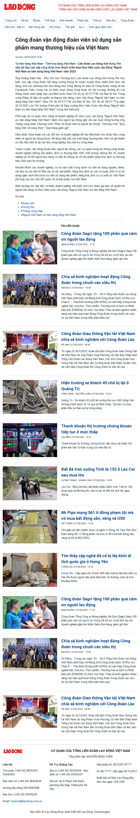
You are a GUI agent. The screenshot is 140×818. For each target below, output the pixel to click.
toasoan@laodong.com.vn (26, 801)
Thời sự (97, 20)
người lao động (91, 255)
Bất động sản (37, 27)
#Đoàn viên (27, 203)
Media (36, 20)
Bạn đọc (111, 20)
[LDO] (30, 248)
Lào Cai (65, 486)
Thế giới (70, 27)
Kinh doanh (66, 20)
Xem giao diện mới (100, 27)
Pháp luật (82, 20)
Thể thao (50, 20)
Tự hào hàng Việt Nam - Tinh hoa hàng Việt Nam (45, 63)
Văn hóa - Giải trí (14, 27)
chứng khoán (97, 443)
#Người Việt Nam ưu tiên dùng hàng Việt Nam (48, 215)
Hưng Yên (115, 63)
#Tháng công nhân (32, 211)
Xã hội (24, 20)
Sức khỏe (55, 27)
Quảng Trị (66, 400)
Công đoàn (127, 20)
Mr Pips (120, 530)
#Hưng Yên (27, 207)
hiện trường (124, 404)
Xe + (82, 27)
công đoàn (47, 67)
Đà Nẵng (66, 294)
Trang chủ (11, 20)
